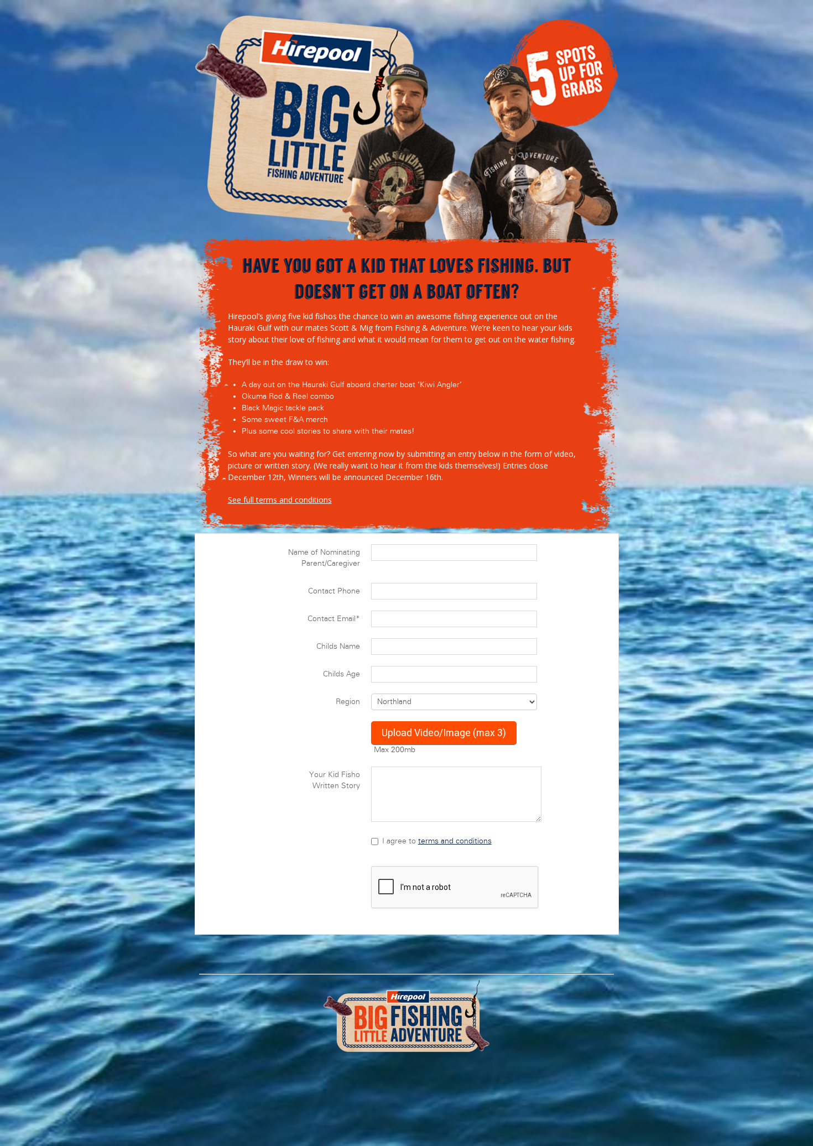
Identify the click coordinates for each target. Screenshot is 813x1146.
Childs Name (338, 646)
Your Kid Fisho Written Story (334, 780)
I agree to (437, 841)
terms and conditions (455, 841)
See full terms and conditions (280, 499)
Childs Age (341, 674)
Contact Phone (334, 591)
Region (348, 701)
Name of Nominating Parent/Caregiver (324, 558)
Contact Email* (334, 618)
